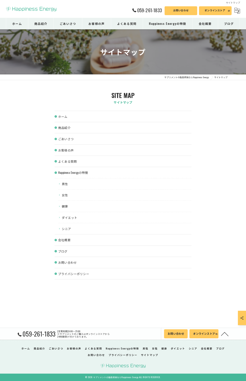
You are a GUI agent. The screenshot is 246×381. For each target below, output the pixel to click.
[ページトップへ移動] (224, 333)
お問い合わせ (181, 10)
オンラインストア (215, 10)
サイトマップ (149, 355)
